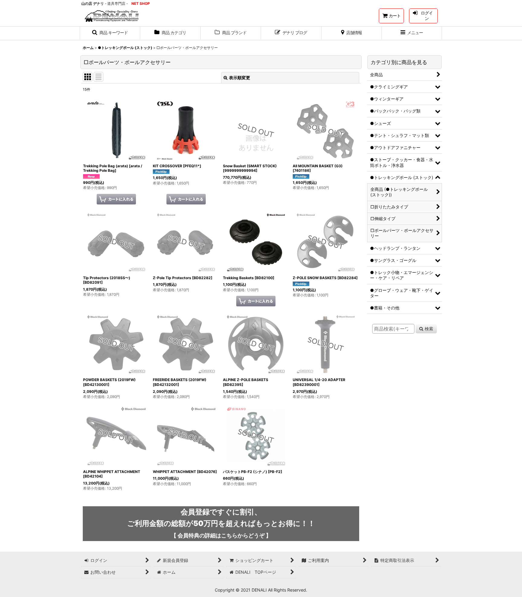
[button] (110, 33)
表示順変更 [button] (239, 77)
